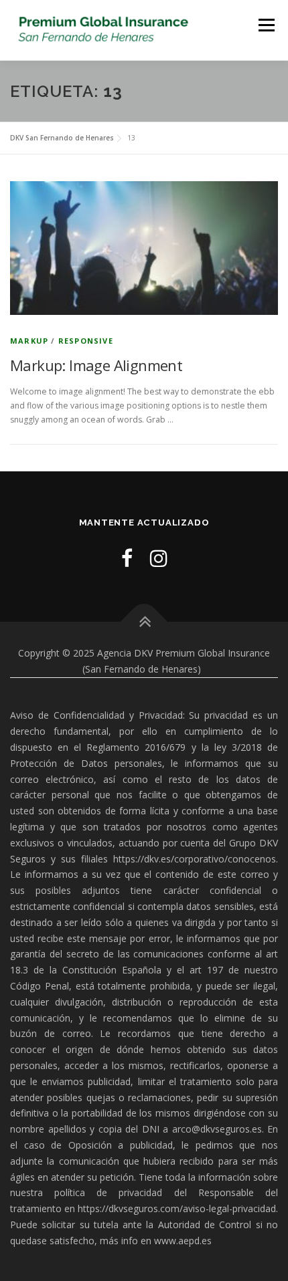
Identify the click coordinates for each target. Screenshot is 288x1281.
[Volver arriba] (144, 622)
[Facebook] (127, 558)
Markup (29, 341)
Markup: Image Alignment (96, 365)
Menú (266, 25)
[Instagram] (158, 558)
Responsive (85, 341)
